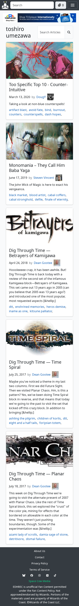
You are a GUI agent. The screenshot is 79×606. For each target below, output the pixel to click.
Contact (39, 557)
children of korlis (49, 418)
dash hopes (53, 114)
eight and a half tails (23, 423)
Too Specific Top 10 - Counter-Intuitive (38, 87)
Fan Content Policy (43, 590)
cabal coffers (57, 195)
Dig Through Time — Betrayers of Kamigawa (32, 252)
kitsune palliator (41, 311)
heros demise (55, 307)
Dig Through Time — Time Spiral (35, 364)
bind (48, 110)
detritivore (16, 539)
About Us (39, 551)
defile (39, 199)
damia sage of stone (53, 534)
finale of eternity (56, 199)
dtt (11, 307)
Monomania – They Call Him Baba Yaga (37, 167)
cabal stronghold (21, 199)
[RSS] (47, 575)
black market (18, 195)
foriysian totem (50, 423)
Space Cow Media (39, 581)
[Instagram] (39, 575)
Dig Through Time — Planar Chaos (36, 476)
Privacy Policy (39, 563)
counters (15, 114)
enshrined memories (29, 307)
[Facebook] (31, 575)
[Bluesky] (24, 575)
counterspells (33, 114)
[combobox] (32, 5)
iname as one (18, 311)
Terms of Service (39, 569)
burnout (59, 110)
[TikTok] (55, 575)
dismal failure (35, 539)
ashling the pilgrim (22, 418)
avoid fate (36, 110)
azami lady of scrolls (23, 534)
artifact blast (18, 110)
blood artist (37, 195)
